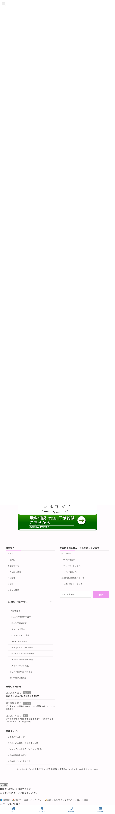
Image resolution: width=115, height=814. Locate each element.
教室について (13, 565)
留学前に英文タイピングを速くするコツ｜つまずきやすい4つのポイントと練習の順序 (29, 720)
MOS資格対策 (69, 559)
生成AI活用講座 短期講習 (22, 659)
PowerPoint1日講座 (20, 635)
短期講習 (71, 811)
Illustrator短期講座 (18, 677)
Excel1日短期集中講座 (21, 617)
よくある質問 (15, 571)
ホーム (10, 553)
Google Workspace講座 (22, 647)
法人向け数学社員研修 (17, 755)
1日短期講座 (15, 611)
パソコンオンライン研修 (72, 584)
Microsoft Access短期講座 (23, 653)
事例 (25, 716)
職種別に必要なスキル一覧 (73, 578)
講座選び (6, 800)
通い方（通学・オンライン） (28, 800)
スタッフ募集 (13, 590)
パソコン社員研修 (69, 571)
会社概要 (11, 578)
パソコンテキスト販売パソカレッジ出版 (25, 749)
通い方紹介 (66, 553)
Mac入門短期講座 (19, 623)
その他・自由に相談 (76, 800)
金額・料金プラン (54, 800)
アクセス (42, 811)
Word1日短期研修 (19, 641)
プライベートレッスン (72, 565)
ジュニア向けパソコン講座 (21, 671)
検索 (101, 594)
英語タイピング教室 (20, 665)
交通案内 (11, 559)
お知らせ (27, 693)
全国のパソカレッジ (16, 737)
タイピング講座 (18, 629)
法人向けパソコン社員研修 (19, 761)
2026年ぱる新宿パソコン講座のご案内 (22, 696)
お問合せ (100, 811)
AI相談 (4, 785)
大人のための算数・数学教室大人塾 (23, 743)
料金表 (10, 584)
